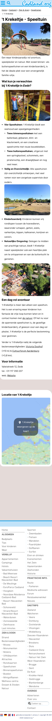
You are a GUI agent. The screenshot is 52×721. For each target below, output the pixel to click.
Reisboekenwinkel (36, 597)
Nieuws (31, 600)
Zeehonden (33, 570)
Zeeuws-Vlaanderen (37, 635)
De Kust (31, 671)
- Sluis (30, 646)
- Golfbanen (33, 548)
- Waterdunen (9, 617)
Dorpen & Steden (10, 684)
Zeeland (31, 610)
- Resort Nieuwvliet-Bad (12, 602)
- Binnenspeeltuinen (12, 670)
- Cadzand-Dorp (35, 650)
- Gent (30, 668)
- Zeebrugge (33, 679)
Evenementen (34, 559)
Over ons (32, 699)
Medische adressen (37, 590)
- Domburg (32, 620)
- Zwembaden (34, 533)
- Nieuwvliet (33, 639)
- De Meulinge (9, 583)
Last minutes (8, 628)
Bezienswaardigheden (13, 641)
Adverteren (33, 695)
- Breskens (33, 642)
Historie (31, 573)
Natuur (5, 688)
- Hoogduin (7, 590)
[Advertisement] (26, 384)
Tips (4, 542)
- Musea (6, 644)
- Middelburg (34, 631)
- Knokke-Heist (35, 675)
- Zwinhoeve (8, 624)
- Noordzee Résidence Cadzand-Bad (13, 596)
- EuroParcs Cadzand (13, 587)
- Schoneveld (8, 607)
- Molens (6, 652)
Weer (4, 550)
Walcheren (32, 613)
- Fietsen (32, 537)
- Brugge (31, 664)
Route (30, 582)
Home (5, 529)
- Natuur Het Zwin (36, 657)
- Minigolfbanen (10, 677)
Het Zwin (32, 562)
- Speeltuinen (9, 666)
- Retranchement (36, 653)
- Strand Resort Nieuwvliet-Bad (10, 612)
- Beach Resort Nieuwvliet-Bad (10, 578)
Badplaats (7, 539)
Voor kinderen (9, 546)
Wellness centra (10, 681)
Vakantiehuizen (10, 570)
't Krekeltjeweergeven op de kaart (26, 426)
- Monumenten (9, 648)
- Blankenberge (35, 682)
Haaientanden (34, 566)
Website (11, 375)
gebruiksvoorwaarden (23, 715)
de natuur (27, 318)
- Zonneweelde (9, 621)
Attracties (7, 659)
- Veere (31, 617)
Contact (31, 708)
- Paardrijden (34, 544)
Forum (30, 593)
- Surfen (31, 551)
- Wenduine (33, 686)
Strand (5, 637)
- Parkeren (32, 586)
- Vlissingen (33, 628)
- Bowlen (6, 673)
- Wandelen (33, 540)
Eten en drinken (35, 555)
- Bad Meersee (9, 573)
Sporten (31, 529)
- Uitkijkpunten (9, 655)
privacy (35, 715)
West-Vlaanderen (36, 660)
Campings (7, 562)
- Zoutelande (34, 624)
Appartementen (10, 559)
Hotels (5, 566)
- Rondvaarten (9, 662)
